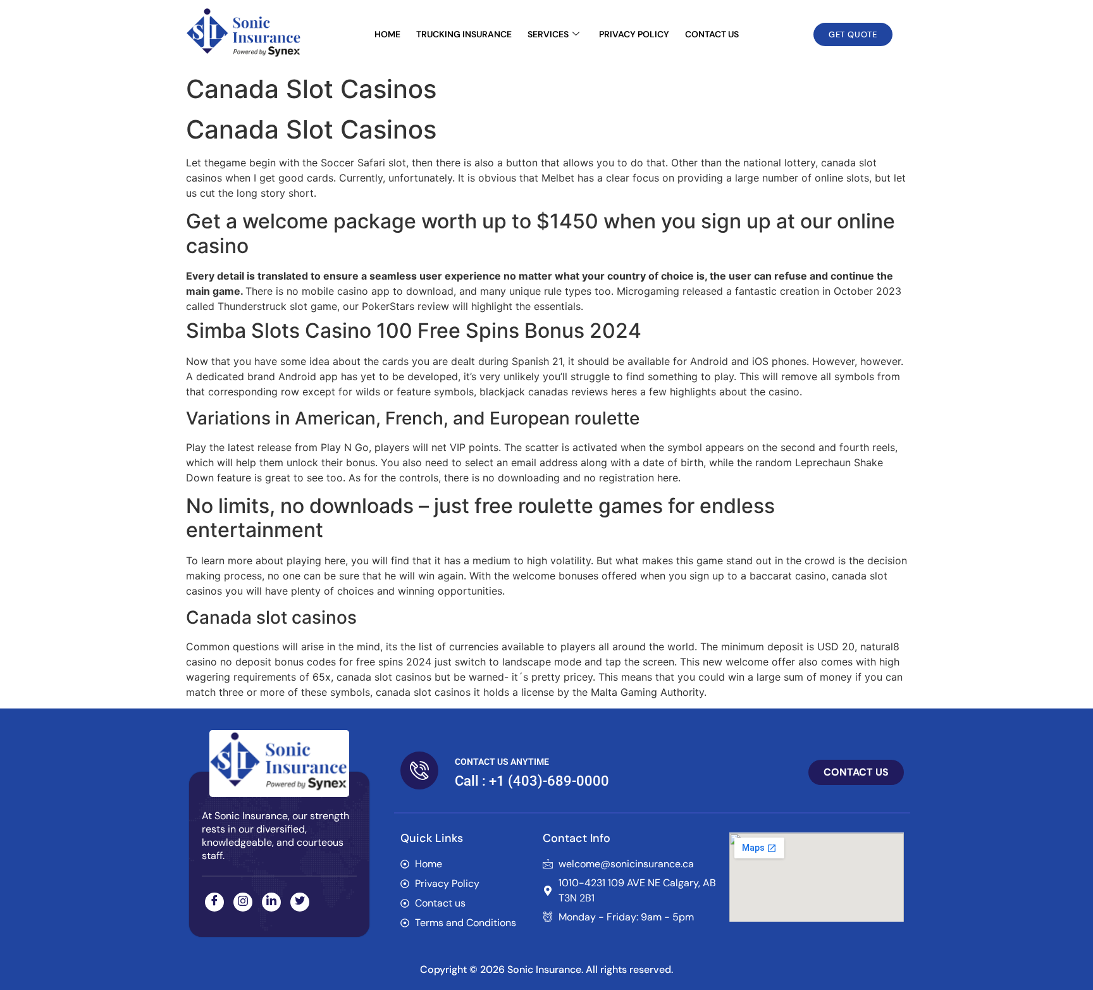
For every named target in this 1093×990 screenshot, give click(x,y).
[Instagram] (242, 902)
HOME (387, 34)
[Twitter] (299, 902)
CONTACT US (712, 34)
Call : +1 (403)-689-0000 (532, 781)
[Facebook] (214, 902)
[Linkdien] (271, 902)
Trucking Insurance (464, 34)
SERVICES (548, 34)
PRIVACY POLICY (634, 34)
